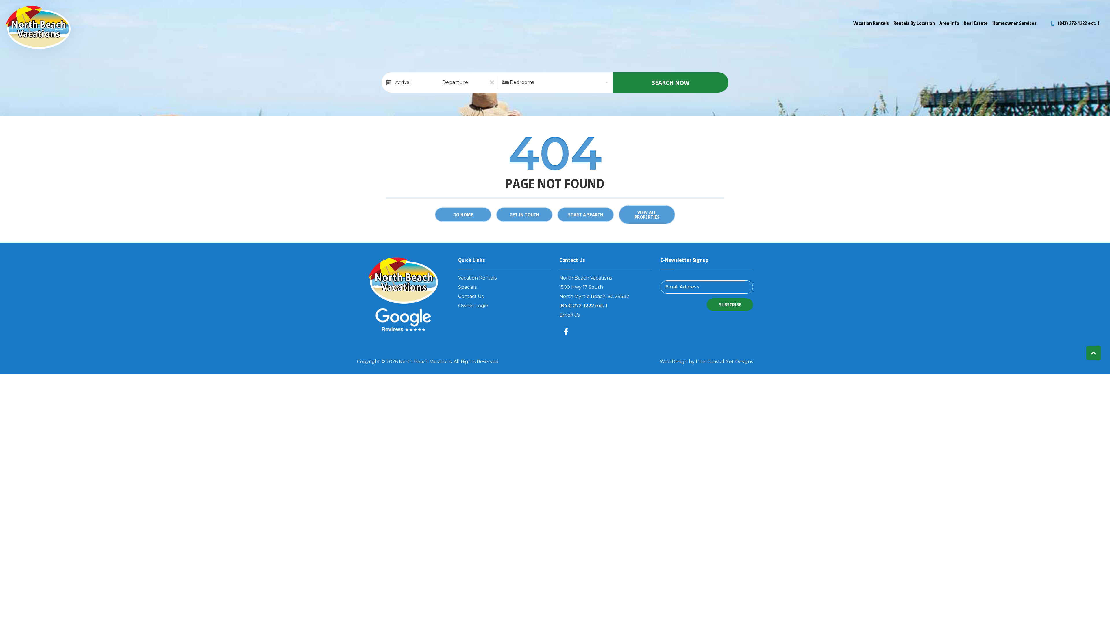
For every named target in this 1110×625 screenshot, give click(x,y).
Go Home (463, 215)
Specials (467, 287)
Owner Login (473, 305)
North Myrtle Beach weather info (1101, 8)
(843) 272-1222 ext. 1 (583, 305)
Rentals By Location (914, 23)
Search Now (670, 82)
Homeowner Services (1014, 23)
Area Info (949, 23)
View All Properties (647, 214)
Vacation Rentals (871, 23)
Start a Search (585, 215)
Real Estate (976, 23)
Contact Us (471, 296)
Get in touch (524, 215)
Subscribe (730, 305)
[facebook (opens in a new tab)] (567, 332)
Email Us (569, 315)
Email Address (682, 287)
